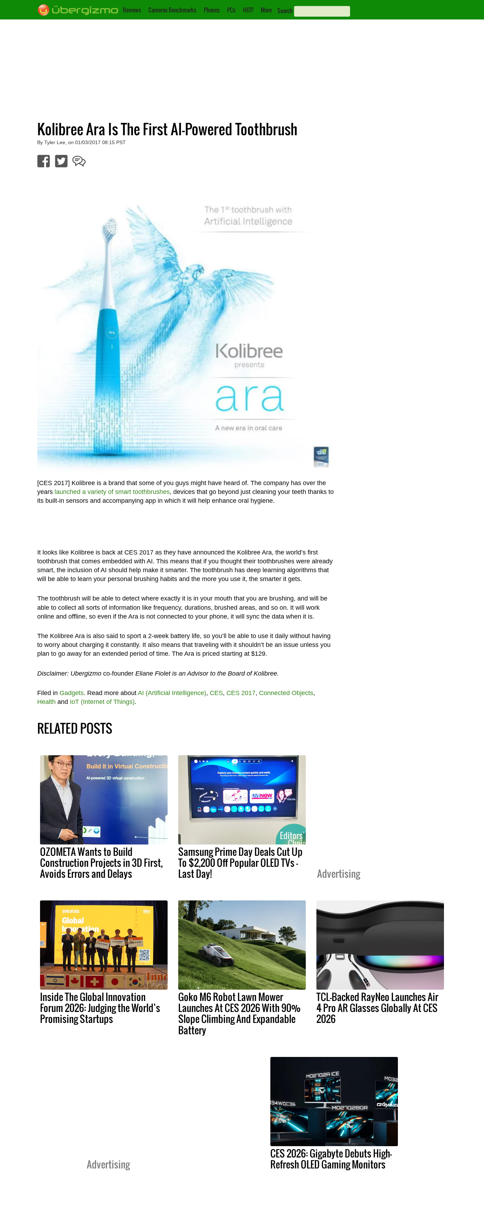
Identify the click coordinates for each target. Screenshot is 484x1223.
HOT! (248, 10)
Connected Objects (286, 692)
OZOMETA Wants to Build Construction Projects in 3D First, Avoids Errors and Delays (101, 862)
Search (285, 10)
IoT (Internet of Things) (102, 701)
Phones (212, 10)
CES (216, 692)
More (266, 10)
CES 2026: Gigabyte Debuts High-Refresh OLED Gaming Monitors (331, 1158)
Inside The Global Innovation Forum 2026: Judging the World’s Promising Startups (100, 1008)
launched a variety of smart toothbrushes (112, 491)
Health (46, 701)
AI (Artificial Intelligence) (172, 692)
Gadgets (72, 692)
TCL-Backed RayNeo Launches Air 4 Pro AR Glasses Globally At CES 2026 (377, 1008)
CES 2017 (240, 692)
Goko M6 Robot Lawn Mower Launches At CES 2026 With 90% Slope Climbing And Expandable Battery (239, 1013)
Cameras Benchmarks (172, 10)
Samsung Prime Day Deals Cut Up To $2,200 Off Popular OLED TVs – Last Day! (240, 862)
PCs (231, 10)
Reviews (132, 10)
